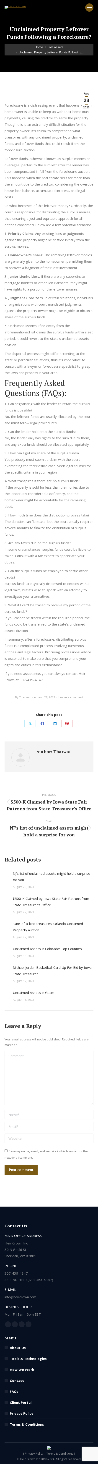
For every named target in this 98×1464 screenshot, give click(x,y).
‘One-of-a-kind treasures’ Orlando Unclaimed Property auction (48, 926)
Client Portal (20, 1402)
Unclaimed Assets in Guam (33, 992)
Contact (17, 1380)
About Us (18, 1347)
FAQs (14, 1391)
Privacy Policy (21, 1413)
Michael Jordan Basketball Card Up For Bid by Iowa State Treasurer (52, 970)
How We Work (22, 1369)
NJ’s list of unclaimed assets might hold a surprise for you (51, 876)
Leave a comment (71, 697)
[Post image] (6, 873)
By (23, 697)
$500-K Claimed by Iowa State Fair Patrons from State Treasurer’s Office (51, 901)
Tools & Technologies (28, 1358)
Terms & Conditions (27, 1424)
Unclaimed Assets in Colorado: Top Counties (47, 948)
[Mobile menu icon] (89, 7)
